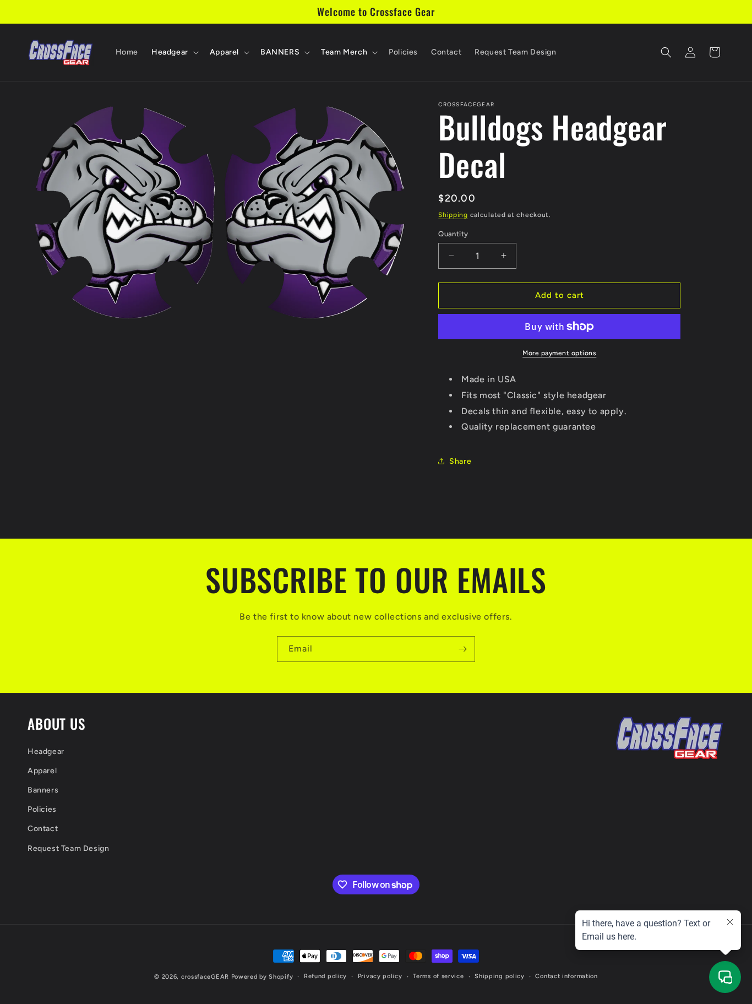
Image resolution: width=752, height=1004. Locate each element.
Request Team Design (68, 848)
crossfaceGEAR (205, 976)
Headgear (46, 751)
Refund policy (325, 976)
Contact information (566, 976)
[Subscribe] (462, 649)
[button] (174, 52)
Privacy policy (380, 976)
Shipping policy (500, 976)
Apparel (42, 770)
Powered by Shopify (262, 976)
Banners (43, 790)
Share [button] (460, 461)
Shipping (453, 215)
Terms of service (438, 976)
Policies (42, 809)
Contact (43, 828)
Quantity (453, 234)
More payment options (559, 353)
